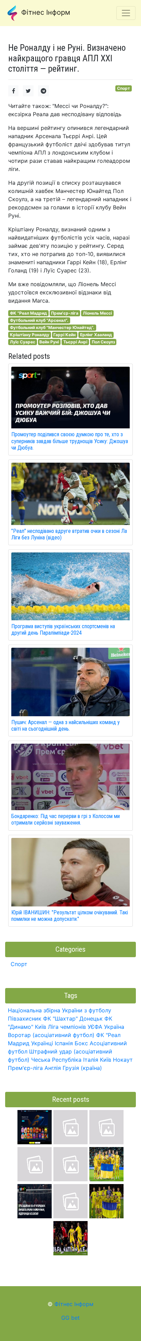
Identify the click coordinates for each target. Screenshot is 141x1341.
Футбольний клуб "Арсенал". (39, 320)
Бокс (81, 1043)
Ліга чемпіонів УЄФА (75, 1026)
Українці (42, 1043)
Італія (90, 1059)
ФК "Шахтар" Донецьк (73, 1018)
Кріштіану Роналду (29, 334)
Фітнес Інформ (44, 12)
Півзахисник (24, 1018)
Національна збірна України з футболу (59, 1010)
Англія (52, 1067)
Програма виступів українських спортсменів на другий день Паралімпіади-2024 (63, 629)
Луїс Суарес (22, 341)
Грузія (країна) (82, 1067)
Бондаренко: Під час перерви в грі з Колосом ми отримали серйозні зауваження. (65, 819)
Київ (105, 1059)
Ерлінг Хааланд (96, 334)
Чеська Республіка (56, 1059)
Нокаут (123, 1059)
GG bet (70, 1317)
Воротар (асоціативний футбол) (51, 1035)
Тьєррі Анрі (75, 341)
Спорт (123, 88)
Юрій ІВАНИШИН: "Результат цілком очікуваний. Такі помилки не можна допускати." (69, 915)
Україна (114, 1026)
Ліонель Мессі (97, 313)
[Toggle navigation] (126, 13)
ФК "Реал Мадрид (28, 313)
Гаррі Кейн (64, 334)
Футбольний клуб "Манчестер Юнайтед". (52, 327)
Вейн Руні (49, 341)
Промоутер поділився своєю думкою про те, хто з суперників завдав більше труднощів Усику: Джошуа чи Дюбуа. (69, 441)
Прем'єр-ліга (64, 313)
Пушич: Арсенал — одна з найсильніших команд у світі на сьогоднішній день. (65, 725)
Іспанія (64, 1043)
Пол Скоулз (103, 341)
